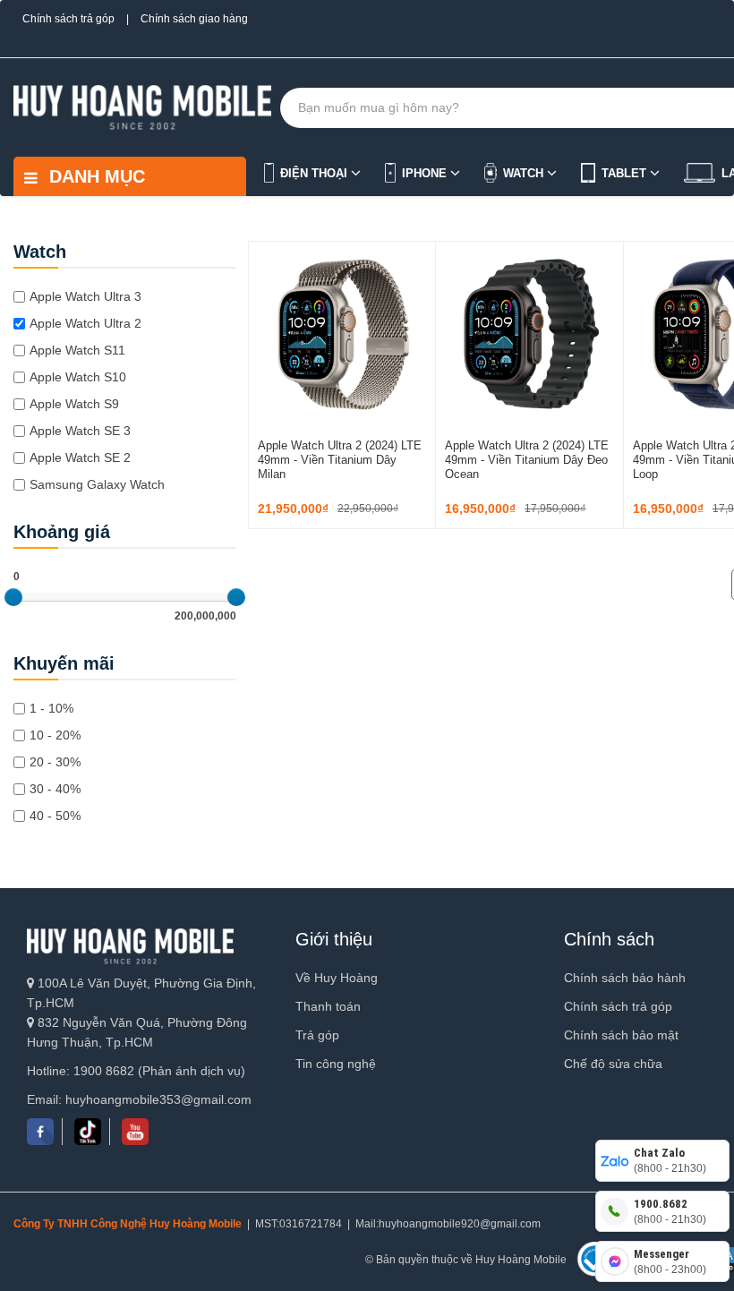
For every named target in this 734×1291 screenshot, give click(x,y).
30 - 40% (55, 789)
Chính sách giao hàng (194, 19)
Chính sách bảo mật (621, 1035)
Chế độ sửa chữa (613, 1063)
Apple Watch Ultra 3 (85, 296)
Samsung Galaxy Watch (97, 484)
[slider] (13, 597)
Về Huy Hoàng (336, 977)
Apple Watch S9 (74, 404)
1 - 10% (51, 708)
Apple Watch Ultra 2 (85, 323)
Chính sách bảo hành (625, 977)
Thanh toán (328, 1006)
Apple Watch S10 (78, 377)
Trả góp (317, 1035)
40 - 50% (55, 815)
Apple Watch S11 (77, 350)
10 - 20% (55, 735)
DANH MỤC (94, 176)
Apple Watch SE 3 (80, 430)
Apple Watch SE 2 (80, 457)
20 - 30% (55, 762)
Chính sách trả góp (68, 19)
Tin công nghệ (335, 1063)
